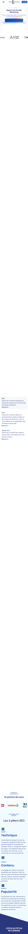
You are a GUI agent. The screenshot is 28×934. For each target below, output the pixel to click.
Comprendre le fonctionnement (14, 20)
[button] (3, 2)
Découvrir (5, 407)
